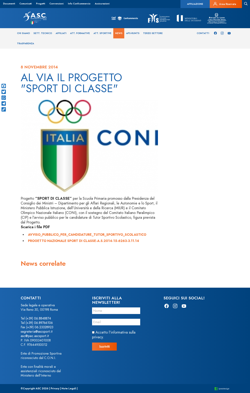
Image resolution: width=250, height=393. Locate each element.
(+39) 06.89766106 (39, 322)
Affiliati (61, 33)
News (118, 33)
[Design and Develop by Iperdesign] (222, 388)
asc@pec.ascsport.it (35, 336)
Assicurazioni (102, 3)
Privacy (55, 388)
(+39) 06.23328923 (39, 327)
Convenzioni (56, 3)
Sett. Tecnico (42, 33)
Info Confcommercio (79, 3)
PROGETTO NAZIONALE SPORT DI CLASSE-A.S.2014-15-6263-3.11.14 (83, 240)
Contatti (203, 33)
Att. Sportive (102, 33)
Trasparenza (25, 43)
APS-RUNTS (132, 33)
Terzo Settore (153, 33)
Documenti (9, 3)
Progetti (40, 3)
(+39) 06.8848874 (38, 318)
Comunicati (25, 3)
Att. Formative (80, 33)
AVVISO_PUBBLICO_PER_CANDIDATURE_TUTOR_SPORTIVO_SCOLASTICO (87, 234)
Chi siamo (23, 33)
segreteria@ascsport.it (37, 331)
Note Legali (68, 388)
